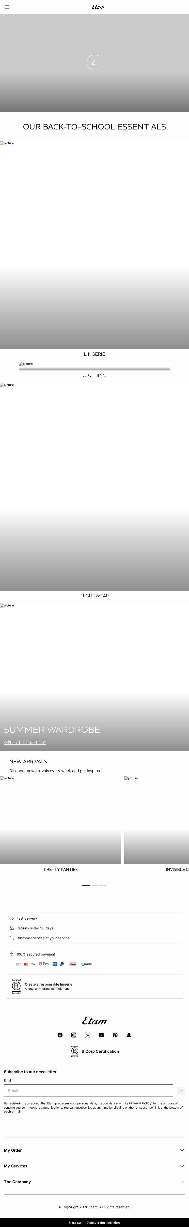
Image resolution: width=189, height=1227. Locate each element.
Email (9, 1080)
